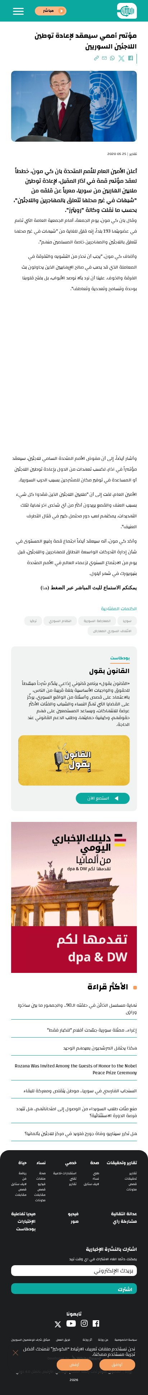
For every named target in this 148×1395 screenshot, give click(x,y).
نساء (96, 1178)
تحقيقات (131, 1178)
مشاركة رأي (125, 1221)
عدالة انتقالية (124, 1214)
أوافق (117, 1364)
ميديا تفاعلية (23, 1214)
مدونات (131, 1189)
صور (75, 1221)
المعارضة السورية (97, 621)
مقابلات (40, 1195)
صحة (94, 1163)
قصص (133, 1184)
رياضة (23, 1173)
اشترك (125, 1289)
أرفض (74, 1364)
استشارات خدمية (65, 1173)
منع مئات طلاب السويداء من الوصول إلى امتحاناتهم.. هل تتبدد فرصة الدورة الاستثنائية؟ (76, 1112)
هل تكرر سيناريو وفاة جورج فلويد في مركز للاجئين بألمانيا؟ (81, 1134)
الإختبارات (27, 1221)
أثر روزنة (87, 1339)
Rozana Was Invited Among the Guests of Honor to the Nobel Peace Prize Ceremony (76, 1069)
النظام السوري (60, 621)
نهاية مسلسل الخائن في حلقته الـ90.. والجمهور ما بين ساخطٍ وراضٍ (77, 1008)
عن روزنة (103, 1339)
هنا (44, 587)
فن (24, 1178)
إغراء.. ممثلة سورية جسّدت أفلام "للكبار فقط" (92, 1030)
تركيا (33, 621)
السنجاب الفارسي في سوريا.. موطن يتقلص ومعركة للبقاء (80, 1091)
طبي (96, 1173)
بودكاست (26, 1229)
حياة (22, 1163)
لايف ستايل (91, 1184)
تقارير (133, 1173)
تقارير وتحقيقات (122, 1163)
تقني (73, 1178)
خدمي (71, 1163)
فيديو (42, 1184)
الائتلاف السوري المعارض (112, 631)
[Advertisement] (74, 372)
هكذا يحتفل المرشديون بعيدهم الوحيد (100, 1048)
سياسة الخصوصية (126, 1339)
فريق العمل (63, 1339)
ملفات (41, 1178)
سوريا (127, 621)
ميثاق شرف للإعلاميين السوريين (30, 1339)
